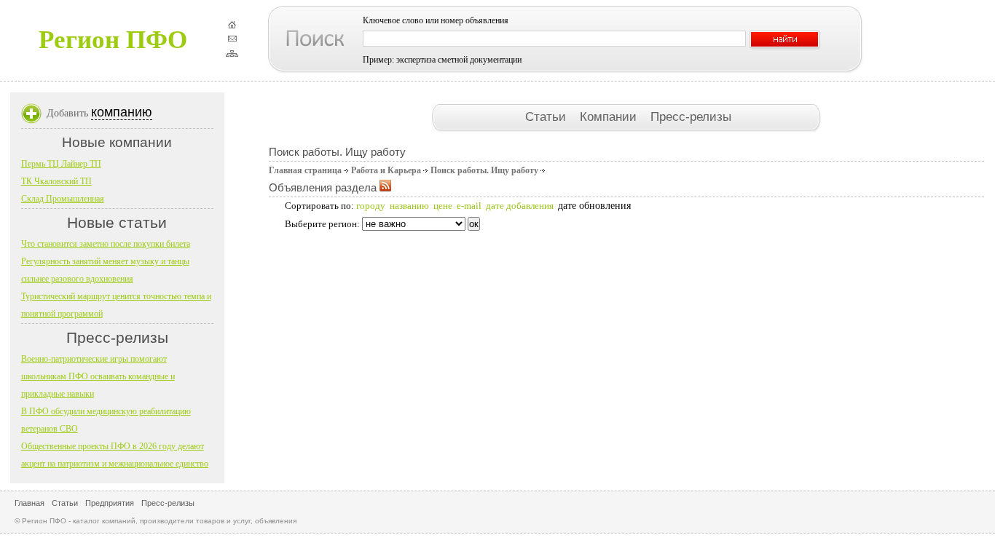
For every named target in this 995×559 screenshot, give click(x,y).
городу (370, 205)
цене (442, 205)
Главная (29, 503)
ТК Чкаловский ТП (56, 181)
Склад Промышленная (62, 199)
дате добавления (520, 205)
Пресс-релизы (690, 116)
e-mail (469, 205)
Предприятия (109, 503)
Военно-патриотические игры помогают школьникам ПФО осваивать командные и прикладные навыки (98, 376)
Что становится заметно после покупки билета (105, 244)
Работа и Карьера (386, 170)
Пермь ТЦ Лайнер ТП (61, 164)
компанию (121, 112)
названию (409, 205)
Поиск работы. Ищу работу (484, 170)
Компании (610, 116)
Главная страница (305, 170)
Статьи (547, 116)
